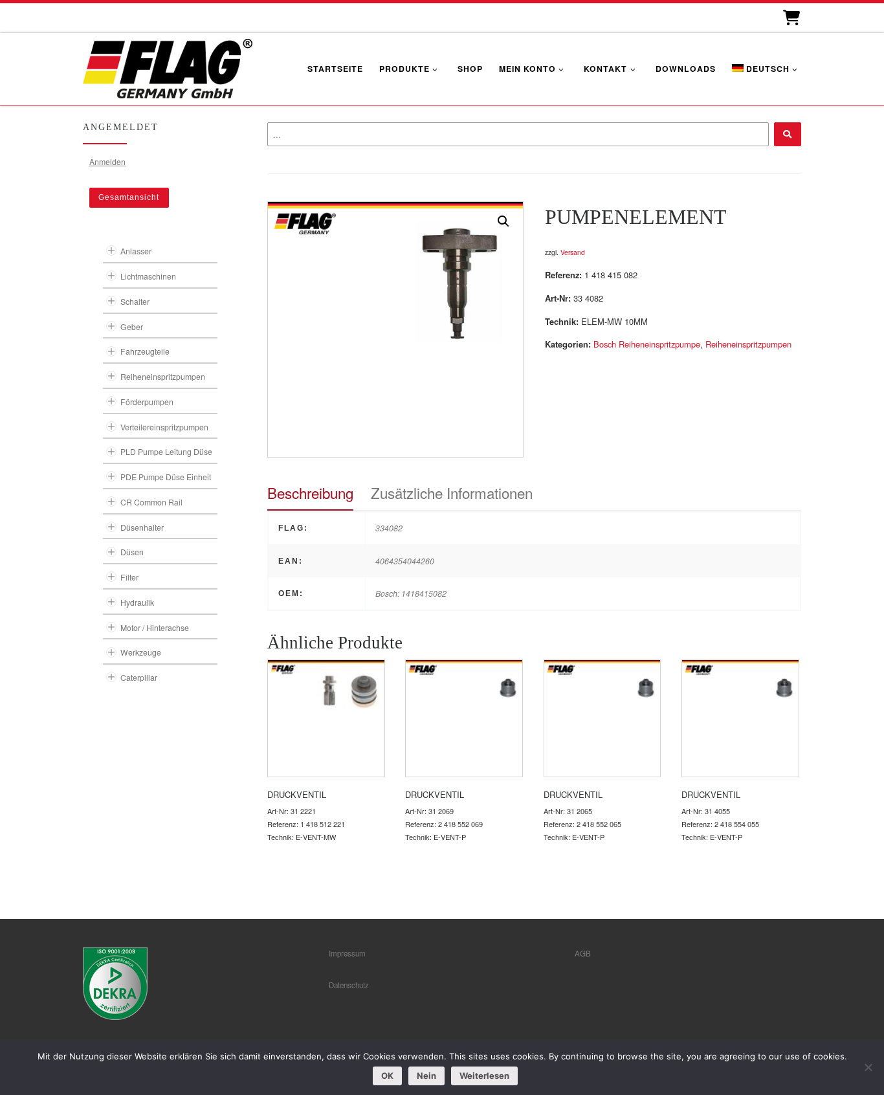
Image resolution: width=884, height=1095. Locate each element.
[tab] (310, 492)
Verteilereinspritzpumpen (164, 426)
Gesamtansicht (128, 197)
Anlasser (135, 250)
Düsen (132, 551)
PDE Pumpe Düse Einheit (165, 476)
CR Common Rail (151, 501)
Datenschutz (349, 985)
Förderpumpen (146, 401)
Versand (572, 252)
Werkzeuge (140, 652)
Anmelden (107, 161)
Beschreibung (310, 492)
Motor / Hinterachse (154, 627)
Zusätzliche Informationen (452, 492)
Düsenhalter (142, 527)
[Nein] (867, 1067)
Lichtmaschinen (148, 276)
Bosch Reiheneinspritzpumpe (646, 344)
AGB (583, 953)
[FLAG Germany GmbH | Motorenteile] (167, 67)
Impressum (347, 953)
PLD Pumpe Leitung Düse (166, 451)
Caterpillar (138, 677)
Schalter (134, 301)
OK (387, 1075)
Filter (129, 576)
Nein (426, 1075)
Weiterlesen (484, 1075)
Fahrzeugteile (145, 351)
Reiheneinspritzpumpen (748, 344)
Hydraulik (137, 602)
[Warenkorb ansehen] (790, 17)
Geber (131, 326)
